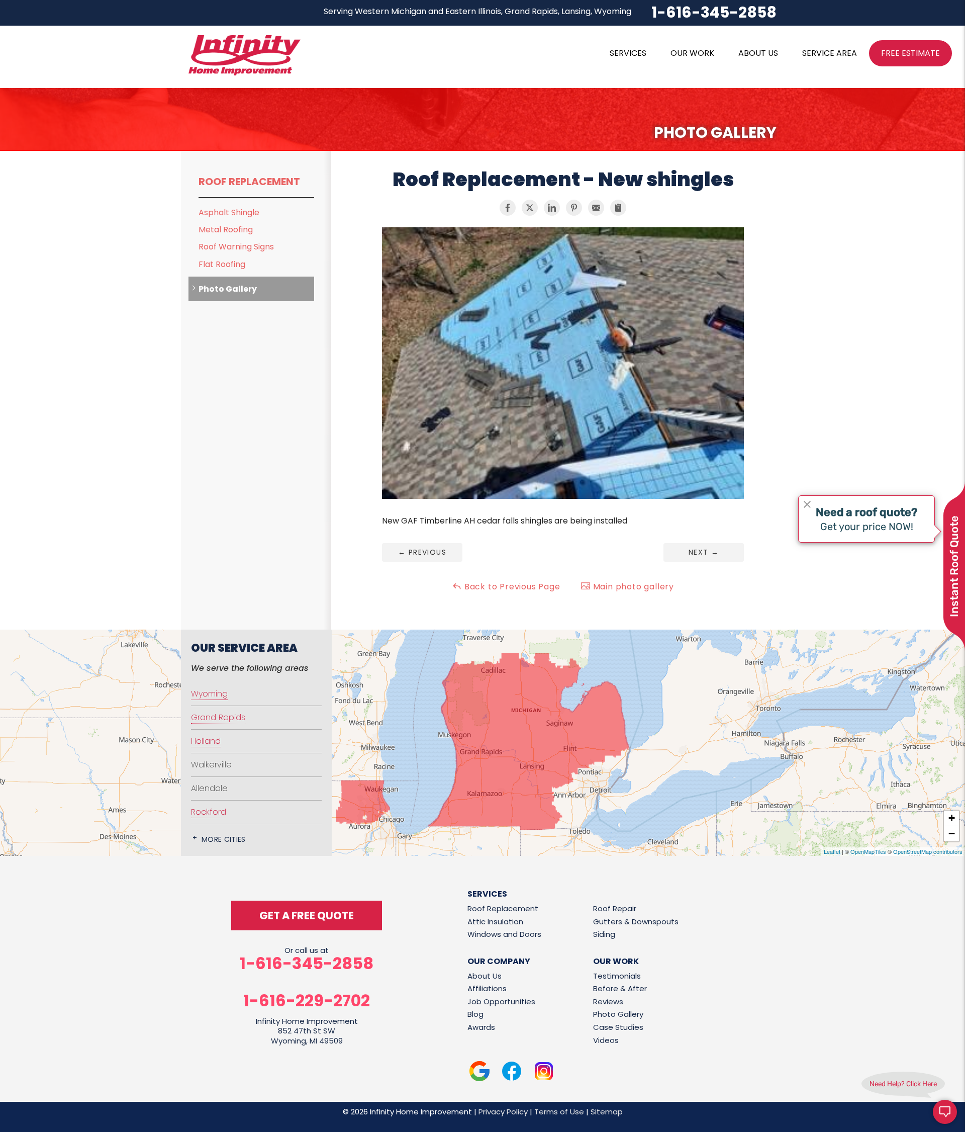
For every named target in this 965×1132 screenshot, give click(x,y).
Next (704, 552)
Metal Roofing (226, 229)
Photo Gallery (228, 289)
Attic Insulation (495, 921)
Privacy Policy (503, 1111)
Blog (475, 1014)
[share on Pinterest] (574, 208)
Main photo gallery (632, 586)
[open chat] (945, 1112)
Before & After (620, 988)
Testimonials (617, 976)
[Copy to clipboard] (618, 208)
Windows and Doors (504, 934)
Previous (422, 552)
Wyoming (209, 694)
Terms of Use (559, 1111)
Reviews (608, 1001)
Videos (606, 1040)
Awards (481, 1027)
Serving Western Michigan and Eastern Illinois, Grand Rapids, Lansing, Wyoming (477, 11)
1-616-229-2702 (306, 1001)
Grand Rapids (218, 717)
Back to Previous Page (511, 586)
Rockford (208, 812)
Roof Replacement (249, 181)
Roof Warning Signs (236, 246)
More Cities (224, 839)
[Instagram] (544, 1073)
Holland (206, 741)
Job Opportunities (501, 1001)
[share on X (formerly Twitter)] (530, 208)
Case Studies (618, 1027)
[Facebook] (512, 1073)
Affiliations (487, 988)
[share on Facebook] (508, 208)
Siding (604, 934)
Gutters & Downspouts (636, 921)
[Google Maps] (479, 1073)
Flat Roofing (222, 264)
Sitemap (607, 1111)
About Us (484, 976)
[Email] (596, 208)
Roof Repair (614, 908)
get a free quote (306, 915)
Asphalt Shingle (229, 212)
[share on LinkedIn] (552, 208)
